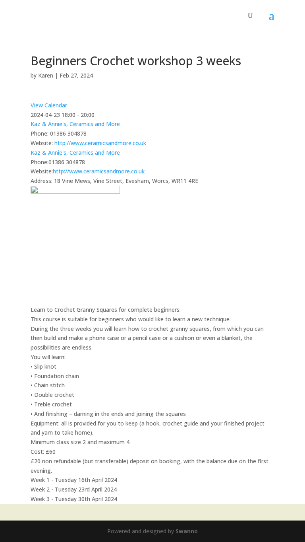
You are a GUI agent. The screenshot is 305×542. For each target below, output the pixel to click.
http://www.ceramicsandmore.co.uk (100, 143)
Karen (45, 75)
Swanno (187, 531)
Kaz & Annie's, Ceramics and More (75, 124)
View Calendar (49, 105)
